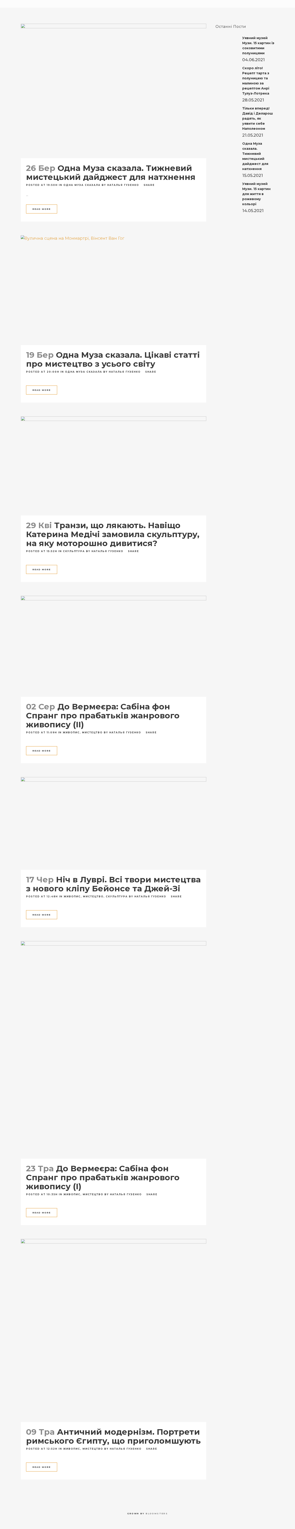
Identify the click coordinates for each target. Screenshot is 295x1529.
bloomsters (157, 1513)
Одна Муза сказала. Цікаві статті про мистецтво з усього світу (113, 359)
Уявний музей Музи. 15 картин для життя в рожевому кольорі (256, 194)
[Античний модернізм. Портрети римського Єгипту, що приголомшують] (113, 1330)
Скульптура (74, 551)
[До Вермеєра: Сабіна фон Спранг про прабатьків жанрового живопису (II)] (113, 646)
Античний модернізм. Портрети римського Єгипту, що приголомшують (113, 1436)
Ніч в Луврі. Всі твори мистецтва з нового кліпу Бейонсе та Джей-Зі (113, 884)
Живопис (71, 732)
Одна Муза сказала (81, 185)
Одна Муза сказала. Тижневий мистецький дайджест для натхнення (110, 172)
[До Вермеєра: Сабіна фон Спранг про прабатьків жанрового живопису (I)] (113, 1050)
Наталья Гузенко (123, 185)
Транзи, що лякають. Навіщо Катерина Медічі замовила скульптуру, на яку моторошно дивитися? (112, 534)
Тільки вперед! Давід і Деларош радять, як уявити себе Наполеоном (257, 118)
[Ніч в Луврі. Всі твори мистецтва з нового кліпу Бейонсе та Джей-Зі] (113, 823)
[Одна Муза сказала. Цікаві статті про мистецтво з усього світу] (113, 290)
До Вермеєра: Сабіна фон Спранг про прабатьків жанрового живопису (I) (103, 1177)
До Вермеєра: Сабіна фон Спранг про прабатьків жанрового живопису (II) (103, 715)
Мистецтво (92, 732)
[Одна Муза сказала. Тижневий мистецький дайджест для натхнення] (113, 91)
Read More (41, 209)
